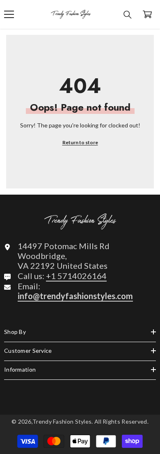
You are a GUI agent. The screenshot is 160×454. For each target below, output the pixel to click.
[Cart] (147, 14)
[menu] (9, 14)
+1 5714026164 (76, 276)
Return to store (80, 142)
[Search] (128, 15)
